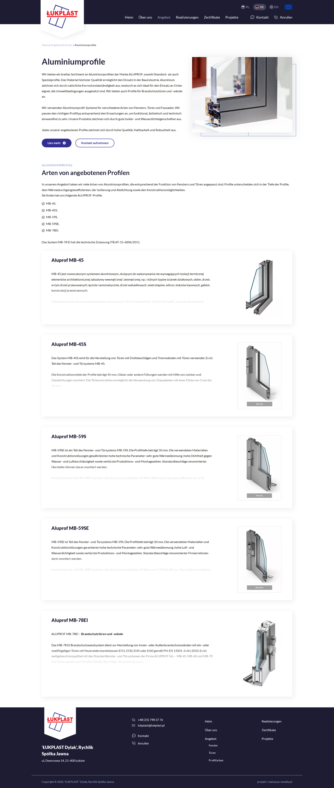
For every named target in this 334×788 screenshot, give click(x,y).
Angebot (56, 45)
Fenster (67, 45)
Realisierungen (271, 721)
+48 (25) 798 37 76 (150, 719)
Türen (212, 752)
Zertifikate (269, 730)
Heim (45, 45)
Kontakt (143, 736)
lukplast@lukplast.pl (151, 725)
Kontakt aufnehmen (95, 143)
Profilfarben (216, 760)
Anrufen (143, 743)
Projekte (267, 738)
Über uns (211, 730)
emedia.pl (286, 781)
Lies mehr (54, 143)
